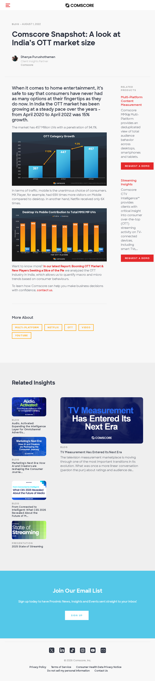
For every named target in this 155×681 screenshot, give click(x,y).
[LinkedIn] (62, 651)
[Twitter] (51, 651)
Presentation (22, 543)
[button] (8, 5)
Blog (15, 24)
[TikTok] (72, 651)
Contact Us (101, 670)
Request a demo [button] (137, 166)
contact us (44, 290)
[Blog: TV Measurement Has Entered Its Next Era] (101, 420)
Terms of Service (61, 667)
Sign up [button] (77, 615)
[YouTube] (93, 651)
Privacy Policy (37, 667)
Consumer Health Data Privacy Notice (98, 667)
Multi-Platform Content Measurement (131, 101)
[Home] (80, 5)
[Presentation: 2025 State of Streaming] (29, 530)
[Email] (103, 651)
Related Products (128, 89)
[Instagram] (82, 651)
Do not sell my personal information (68, 670)
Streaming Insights (128, 182)
